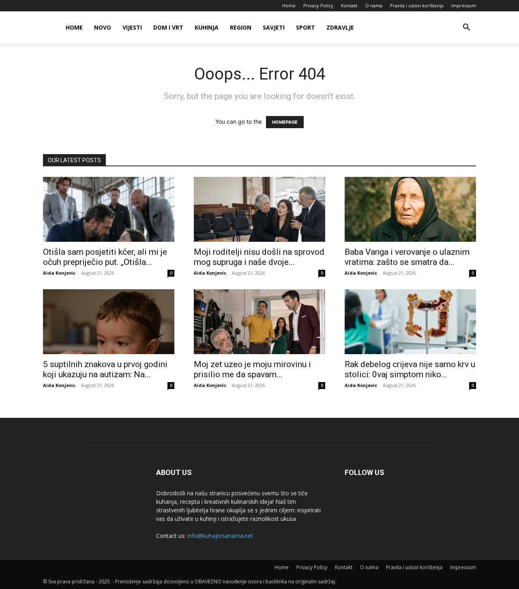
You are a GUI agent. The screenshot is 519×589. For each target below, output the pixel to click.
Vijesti (132, 27)
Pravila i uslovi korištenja (417, 5)
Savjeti (274, 27)
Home (289, 5)
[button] (466, 28)
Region (240, 27)
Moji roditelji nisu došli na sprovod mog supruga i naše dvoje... (259, 257)
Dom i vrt (168, 27)
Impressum (463, 5)
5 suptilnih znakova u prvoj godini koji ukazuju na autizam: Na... (105, 369)
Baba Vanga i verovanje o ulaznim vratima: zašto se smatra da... (407, 257)
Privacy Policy (318, 5)
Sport (305, 27)
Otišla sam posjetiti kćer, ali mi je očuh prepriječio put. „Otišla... (105, 257)
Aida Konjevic (59, 273)
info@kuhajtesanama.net (220, 536)
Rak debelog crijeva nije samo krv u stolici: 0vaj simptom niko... (410, 369)
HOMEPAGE (285, 122)
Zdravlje (340, 27)
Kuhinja (207, 27)
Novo (102, 27)
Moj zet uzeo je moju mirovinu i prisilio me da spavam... (252, 369)
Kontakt (349, 5)
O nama (373, 5)
